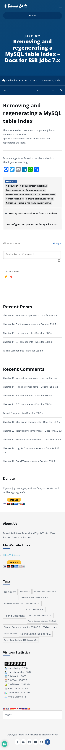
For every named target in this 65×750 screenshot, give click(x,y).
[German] (12, 708)
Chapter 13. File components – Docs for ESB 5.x (27, 332)
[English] (7, 708)
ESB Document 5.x (33, 603)
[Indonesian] (15, 708)
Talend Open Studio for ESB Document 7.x (20, 640)
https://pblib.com (12, 554)
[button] (60, 6)
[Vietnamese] (29, 708)
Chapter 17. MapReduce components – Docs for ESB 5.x (32, 439)
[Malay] (20, 708)
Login (32, 15)
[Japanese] (18, 708)
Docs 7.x (36, 80)
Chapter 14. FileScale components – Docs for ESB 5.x (30, 324)
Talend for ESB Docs (18, 80)
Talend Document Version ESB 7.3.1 (24, 194)
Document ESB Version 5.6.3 (45, 591)
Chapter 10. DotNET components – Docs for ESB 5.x (30, 461)
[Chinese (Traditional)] (4, 708)
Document (13, 186)
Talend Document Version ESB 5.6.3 (42, 621)
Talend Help (49, 194)
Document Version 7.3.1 (13, 603)
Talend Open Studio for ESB (40, 199)
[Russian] (23, 708)
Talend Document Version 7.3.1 (40, 615)
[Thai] (26, 708)
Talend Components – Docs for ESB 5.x (23, 350)
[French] (9, 708)
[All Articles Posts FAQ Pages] (32, 90)
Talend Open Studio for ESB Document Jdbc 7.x (29, 203)
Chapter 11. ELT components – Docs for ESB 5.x (27, 341)
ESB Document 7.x (16, 190)
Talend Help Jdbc (16, 199)
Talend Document (36, 190)
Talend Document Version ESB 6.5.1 (22, 627)
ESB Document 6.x (35, 609)
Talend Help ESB (10, 633)
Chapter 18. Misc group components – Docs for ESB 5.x (31, 421)
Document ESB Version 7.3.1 (34, 186)
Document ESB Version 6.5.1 (34, 597)
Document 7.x (25, 591)
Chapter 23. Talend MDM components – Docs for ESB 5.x (32, 430)
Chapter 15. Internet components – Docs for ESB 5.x (30, 315)
